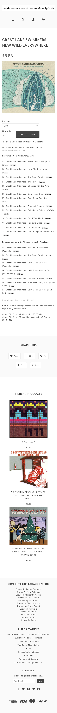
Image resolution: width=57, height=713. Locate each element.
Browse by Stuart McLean (28, 603)
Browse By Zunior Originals (28, 589)
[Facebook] (18, 689)
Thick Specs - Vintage (28, 641)
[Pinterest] (33, 689)
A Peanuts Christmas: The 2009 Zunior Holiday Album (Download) (28, 551)
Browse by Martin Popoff (28, 606)
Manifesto (28, 655)
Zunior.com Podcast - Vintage (28, 637)
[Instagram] (28, 689)
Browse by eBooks (28, 609)
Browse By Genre (28, 620)
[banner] (28, 7)
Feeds (28, 648)
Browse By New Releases (28, 592)
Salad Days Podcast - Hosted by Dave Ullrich (28, 634)
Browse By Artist (28, 614)
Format (6, 121)
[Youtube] (38, 689)
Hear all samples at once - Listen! (18, 300)
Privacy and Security (28, 659)
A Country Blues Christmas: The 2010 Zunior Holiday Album (28, 495)
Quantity (6, 131)
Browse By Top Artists (28, 600)
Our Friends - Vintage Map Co (28, 662)
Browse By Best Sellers (28, 597)
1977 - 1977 (28, 442)
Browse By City (28, 617)
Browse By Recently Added (28, 594)
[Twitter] (23, 689)
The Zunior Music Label (28, 645)
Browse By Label (28, 611)
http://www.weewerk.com (13, 150)
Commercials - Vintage (28, 652)
